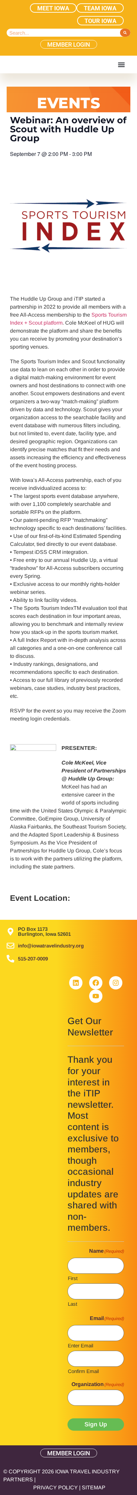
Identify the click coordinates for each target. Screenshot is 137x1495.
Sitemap (93, 1487)
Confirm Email (83, 1371)
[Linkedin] (75, 982)
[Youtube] (95, 996)
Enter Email (80, 1345)
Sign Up (95, 1424)
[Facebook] (95, 982)
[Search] (125, 33)
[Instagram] (115, 982)
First (72, 1278)
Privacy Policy (55, 1487)
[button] (121, 64)
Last (72, 1303)
